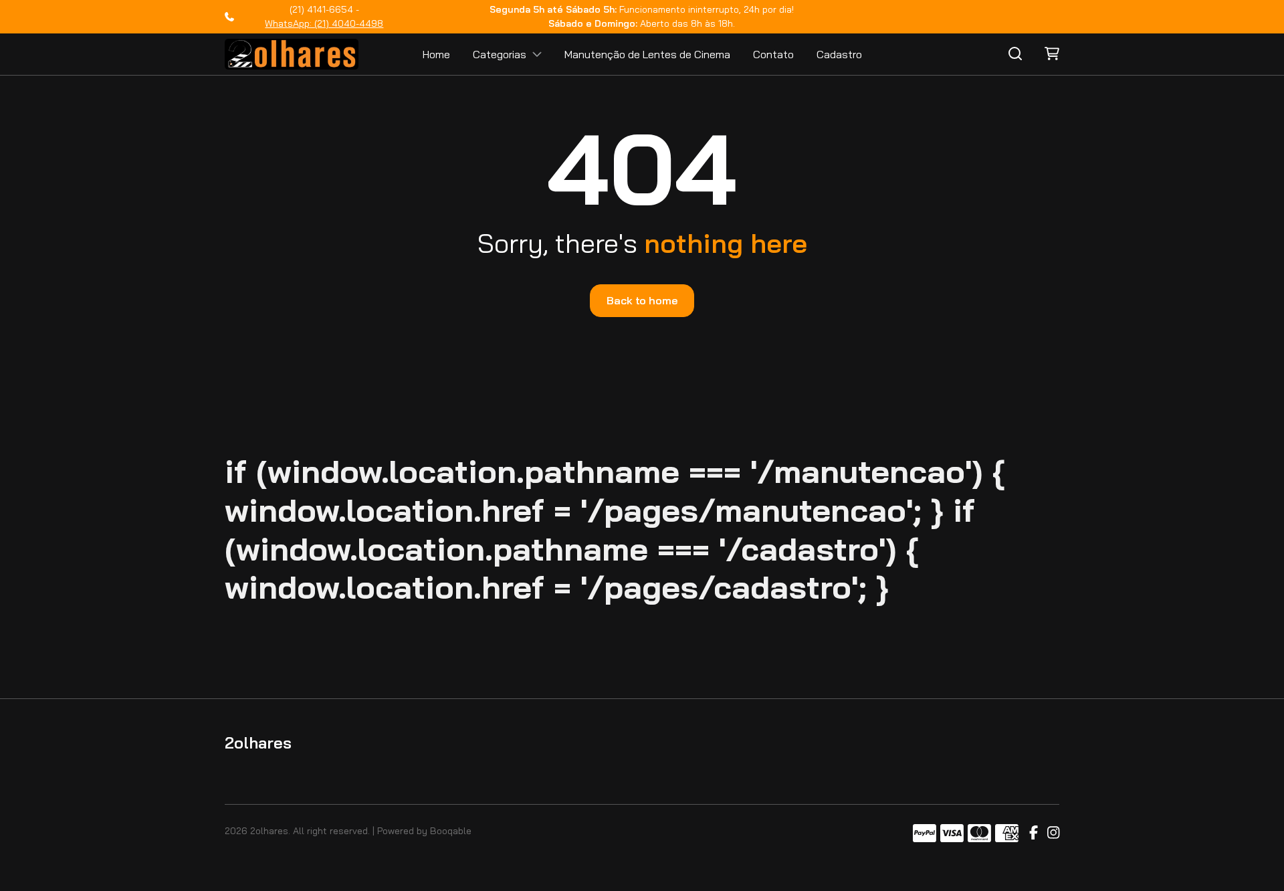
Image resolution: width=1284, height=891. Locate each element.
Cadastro (839, 54)
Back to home (642, 300)
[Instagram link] (1053, 833)
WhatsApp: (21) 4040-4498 (324, 23)
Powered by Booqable (424, 831)
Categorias (499, 54)
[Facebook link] (1033, 833)
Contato (773, 54)
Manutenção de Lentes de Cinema (647, 54)
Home (436, 54)
